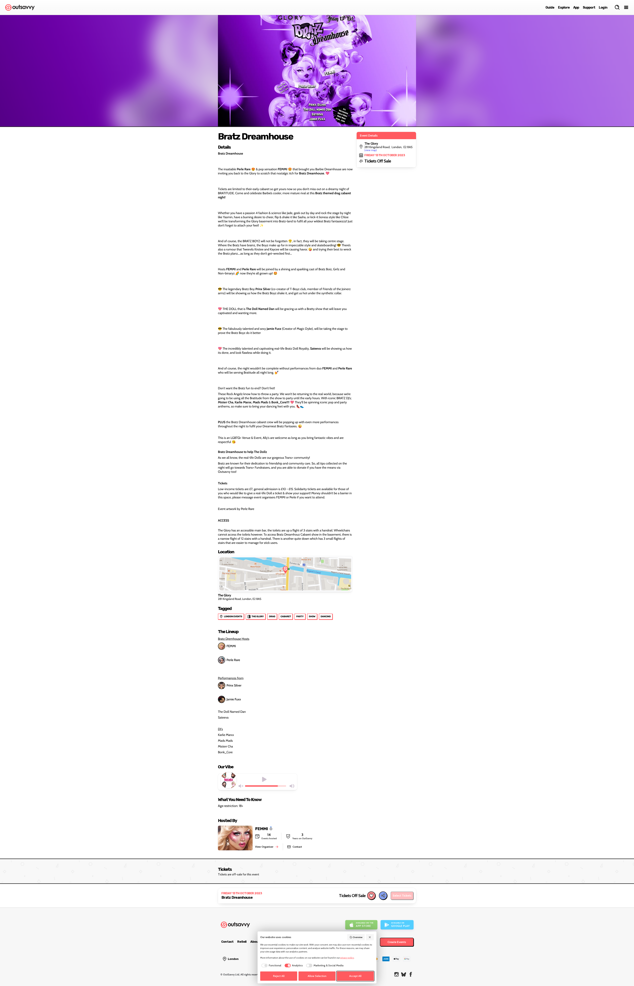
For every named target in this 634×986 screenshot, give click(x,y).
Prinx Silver (234, 685)
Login (603, 7)
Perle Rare (233, 660)
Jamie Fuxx (234, 699)
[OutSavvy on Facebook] (411, 974)
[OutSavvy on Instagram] (396, 974)
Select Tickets (402, 895)
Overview (357, 937)
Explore (564, 7)
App (576, 7)
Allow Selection (317, 976)
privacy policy (347, 957)
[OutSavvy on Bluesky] (403, 974)
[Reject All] (370, 937)
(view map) (370, 150)
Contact (227, 942)
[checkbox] (270, 965)
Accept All (355, 976)
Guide (550, 7)
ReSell (241, 942)
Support (589, 7)
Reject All (278, 976)
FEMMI (231, 646)
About (255, 942)
